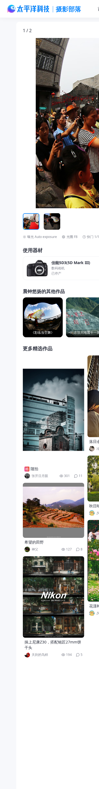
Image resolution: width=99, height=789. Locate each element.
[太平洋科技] (28, 9)
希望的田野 (34, 542)
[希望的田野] (53, 510)
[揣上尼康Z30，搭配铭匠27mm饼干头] (53, 597)
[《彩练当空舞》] (43, 317)
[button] (48, 123)
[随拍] (53, 409)
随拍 (34, 468)
